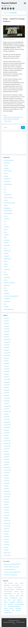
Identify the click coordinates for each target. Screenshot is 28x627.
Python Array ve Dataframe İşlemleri (12, 564)
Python (5, 280)
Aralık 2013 (6, 480)
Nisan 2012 (6, 531)
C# (4, 186)
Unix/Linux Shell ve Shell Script (11, 566)
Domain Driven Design (9, 202)
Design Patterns (8, 117)
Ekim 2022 (6, 334)
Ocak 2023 (6, 326)
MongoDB (6, 256)
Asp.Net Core (7, 178)
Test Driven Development (14, 606)
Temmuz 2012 (7, 523)
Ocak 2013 (6, 510)
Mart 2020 (6, 387)
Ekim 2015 (6, 435)
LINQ (21, 598)
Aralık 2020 (6, 368)
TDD (5, 606)
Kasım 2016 (6, 419)
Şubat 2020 (6, 390)
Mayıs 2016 (6, 430)
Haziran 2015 (7, 446)
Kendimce (6, 234)
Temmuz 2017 (7, 411)
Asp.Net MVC (7, 181)
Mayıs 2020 (6, 382)
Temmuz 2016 (7, 424)
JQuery (5, 229)
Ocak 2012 (6, 539)
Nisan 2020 (6, 384)
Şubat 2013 (6, 507)
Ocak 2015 (6, 456)
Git (5, 221)
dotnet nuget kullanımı (9, 569)
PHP (5, 272)
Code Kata (10, 587)
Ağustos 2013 (7, 491)
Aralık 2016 (6, 416)
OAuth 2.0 (19, 600)
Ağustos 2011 (7, 552)
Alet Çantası (7, 162)
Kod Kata (6, 242)
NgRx (5, 261)
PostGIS (6, 274)
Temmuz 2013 (7, 494)
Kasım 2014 (6, 462)
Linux (5, 248)
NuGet (5, 264)
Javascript (6, 226)
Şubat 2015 (6, 454)
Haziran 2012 (7, 526)
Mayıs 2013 (6, 499)
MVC (9, 600)
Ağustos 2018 (7, 406)
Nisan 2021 (6, 358)
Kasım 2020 (7, 371)
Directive (16, 591)
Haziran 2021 (7, 355)
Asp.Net (6, 176)
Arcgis (16, 583)
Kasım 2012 (6, 515)
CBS (5, 189)
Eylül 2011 (6, 550)
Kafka (5, 232)
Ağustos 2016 (7, 422)
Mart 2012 (6, 534)
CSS (5, 192)
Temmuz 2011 (7, 555)
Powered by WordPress (8, 622)
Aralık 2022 (6, 328)
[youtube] (8, 8)
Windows (6, 306)
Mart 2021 (6, 360)
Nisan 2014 (6, 472)
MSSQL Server (7, 258)
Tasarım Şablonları (14, 119)
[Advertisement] (13, 142)
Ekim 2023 (6, 321)
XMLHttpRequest (8, 612)
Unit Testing (18, 608)
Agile (5, 583)
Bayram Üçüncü (9, 3)
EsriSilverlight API (8, 213)
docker (22, 591)
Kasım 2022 (6, 331)
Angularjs (6, 168)
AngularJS (10, 583)
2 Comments (8, 121)
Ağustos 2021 (7, 352)
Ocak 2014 (6, 478)
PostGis (6, 602)
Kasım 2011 (6, 544)
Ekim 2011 (6, 547)
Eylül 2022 (6, 336)
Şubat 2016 (6, 432)
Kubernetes (7, 245)
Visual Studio (7, 301)
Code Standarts (18, 587)
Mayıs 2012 (6, 528)
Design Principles (8, 197)
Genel (5, 216)
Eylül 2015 (6, 438)
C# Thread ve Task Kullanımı (10, 574)
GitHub (5, 595)
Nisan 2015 (6, 448)
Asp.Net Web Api (8, 184)
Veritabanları (7, 298)
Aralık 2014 (6, 459)
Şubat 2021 (6, 363)
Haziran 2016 (7, 427)
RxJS (5, 288)
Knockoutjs (6, 240)
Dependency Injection (9, 589)
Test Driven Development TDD (11, 296)
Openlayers (7, 269)
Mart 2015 (6, 451)
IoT (5, 224)
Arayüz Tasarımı (8, 170)
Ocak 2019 (6, 403)
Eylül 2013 (6, 488)
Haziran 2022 (7, 342)
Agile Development (8, 160)
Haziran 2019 (7, 398)
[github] (11, 8)
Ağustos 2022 (7, 339)
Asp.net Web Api (16, 585)
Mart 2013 (6, 504)
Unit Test (11, 608)
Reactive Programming (9, 282)
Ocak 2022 (6, 347)
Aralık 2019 (6, 395)
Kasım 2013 (6, 483)
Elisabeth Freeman (16, 117)
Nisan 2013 (6, 502)
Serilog (6, 290)
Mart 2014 (6, 475)
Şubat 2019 (6, 400)
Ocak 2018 (6, 408)
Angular (6, 165)
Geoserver (6, 218)
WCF (5, 304)
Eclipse (6, 205)
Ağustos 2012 (7, 520)
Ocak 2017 (6, 414)
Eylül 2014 (6, 464)
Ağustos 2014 (7, 467)
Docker (6, 200)
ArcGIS (5, 173)
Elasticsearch (7, 208)
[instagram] (2, 8)
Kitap (5, 115)
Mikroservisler (7, 250)
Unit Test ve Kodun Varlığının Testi (12, 572)
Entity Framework (8, 210)
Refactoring (7, 285)
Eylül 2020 (6, 376)
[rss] (13, 8)
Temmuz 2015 (7, 443)
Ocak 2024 (6, 318)
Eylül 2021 (6, 350)
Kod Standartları (14, 598)
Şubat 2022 (6, 344)
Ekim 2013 (6, 486)
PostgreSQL (7, 277)
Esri (15, 593)
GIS (18, 593)
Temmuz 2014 (7, 470)
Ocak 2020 (6, 392)
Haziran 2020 (7, 379)
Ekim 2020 (6, 374)
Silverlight (6, 293)
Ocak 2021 (6, 366)
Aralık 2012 (6, 512)
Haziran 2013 (7, 496)
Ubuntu (5, 608)
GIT (22, 593)
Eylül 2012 (6, 518)
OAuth (5, 266)
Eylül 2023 (6, 323)
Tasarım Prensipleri (19, 604)
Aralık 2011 (6, 542)
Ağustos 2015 (7, 440)
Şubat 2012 (6, 536)
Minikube (6, 253)
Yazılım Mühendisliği (9, 309)
